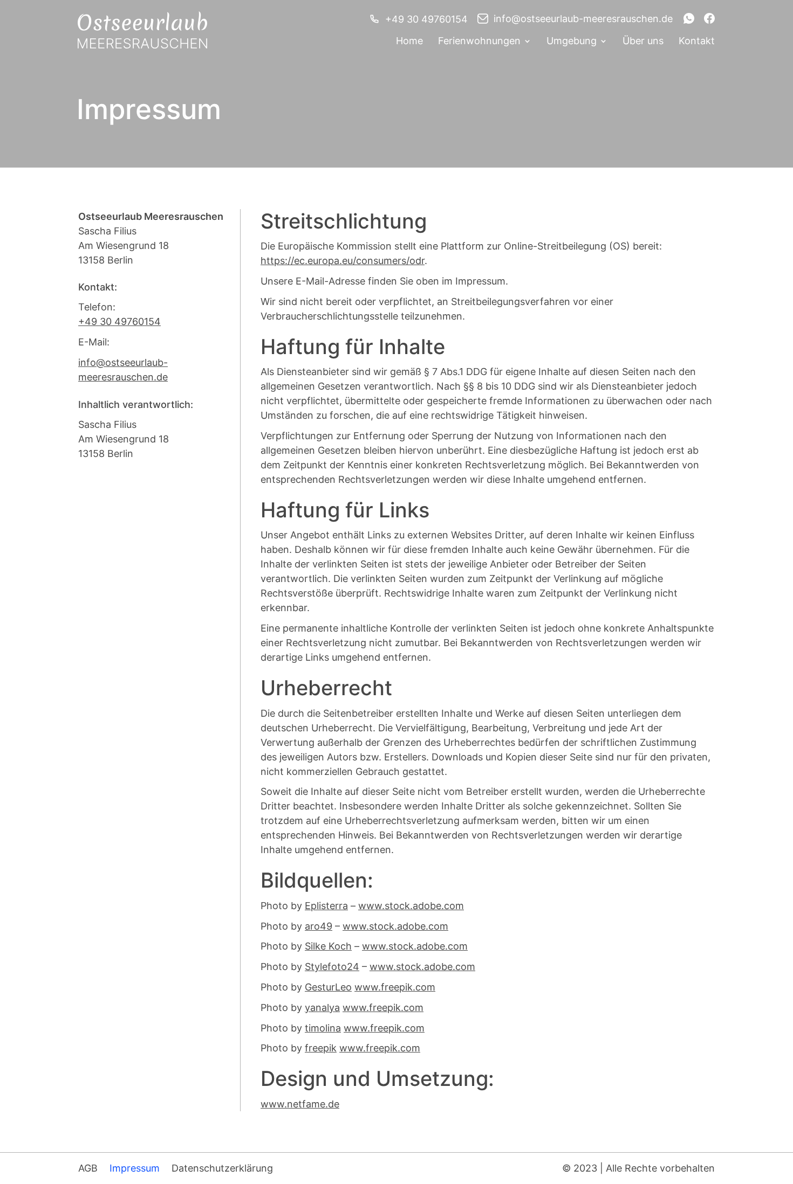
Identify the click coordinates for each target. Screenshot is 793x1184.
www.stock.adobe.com (411, 905)
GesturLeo (328, 987)
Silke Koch (328, 946)
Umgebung (571, 41)
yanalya (322, 1007)
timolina (323, 1028)
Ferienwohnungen (479, 41)
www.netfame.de (300, 1104)
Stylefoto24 (332, 966)
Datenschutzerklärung (222, 1168)
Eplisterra (326, 905)
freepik (321, 1048)
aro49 (318, 926)
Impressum (135, 1168)
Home (409, 41)
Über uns (643, 41)
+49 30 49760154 (426, 19)
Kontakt (697, 41)
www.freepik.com (394, 987)
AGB (88, 1168)
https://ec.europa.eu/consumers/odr (343, 260)
